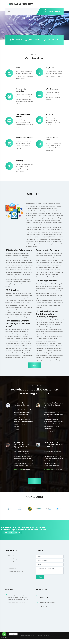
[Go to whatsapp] (4, 634)
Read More (12, 34)
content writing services (52, 138)
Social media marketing (21, 90)
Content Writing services (15, 571)
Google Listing (12, 568)
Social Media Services (14, 565)
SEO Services (21, 68)
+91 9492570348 (44, 595)
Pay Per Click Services (54, 68)
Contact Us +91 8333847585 (11, 532)
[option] (10, 509)
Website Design (12, 559)
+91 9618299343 (43, 597)
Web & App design (53, 89)
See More (34, 365)
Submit (40, 577)
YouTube (49, 114)
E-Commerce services (24, 138)
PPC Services (12, 562)
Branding (19, 161)
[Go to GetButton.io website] (4, 637)
